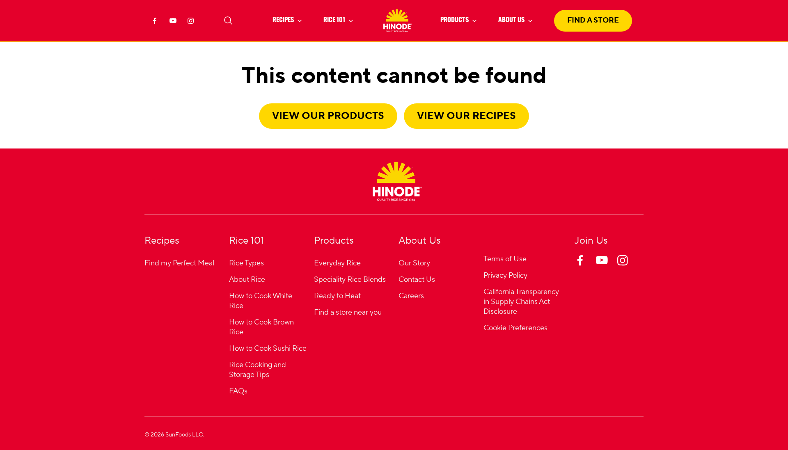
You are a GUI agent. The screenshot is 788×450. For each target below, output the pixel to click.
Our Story (414, 263)
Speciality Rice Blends (350, 279)
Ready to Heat (337, 296)
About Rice (247, 279)
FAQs (238, 391)
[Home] (397, 181)
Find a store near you (348, 312)
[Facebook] (155, 22)
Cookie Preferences (515, 328)
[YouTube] (174, 22)
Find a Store (593, 20)
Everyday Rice (337, 263)
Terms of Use (505, 259)
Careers (411, 296)
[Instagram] (192, 22)
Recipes (283, 20)
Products (454, 20)
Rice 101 (334, 20)
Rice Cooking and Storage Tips (257, 369)
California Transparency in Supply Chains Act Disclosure (521, 301)
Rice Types (246, 263)
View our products (328, 116)
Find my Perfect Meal (179, 263)
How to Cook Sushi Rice (268, 348)
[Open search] (228, 20)
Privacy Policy (505, 275)
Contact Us (417, 279)
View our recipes (466, 116)
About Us (511, 20)
